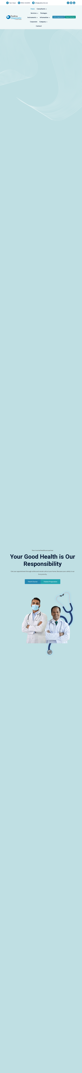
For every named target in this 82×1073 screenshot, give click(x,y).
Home (33, 9)
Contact (39, 26)
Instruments (32, 17)
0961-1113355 (25, 3)
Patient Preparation (50, 582)
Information (44, 17)
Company (42, 22)
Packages (43, 13)
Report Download (70, 17)
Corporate (33, 22)
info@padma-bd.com (41, 3)
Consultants (41, 9)
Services (34, 13)
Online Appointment (58, 17)
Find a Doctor (33, 582)
